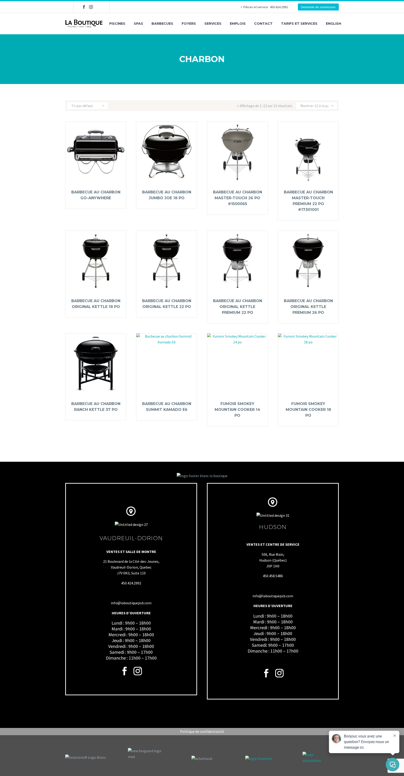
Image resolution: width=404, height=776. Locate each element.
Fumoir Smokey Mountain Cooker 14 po (237, 410)
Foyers (189, 23)
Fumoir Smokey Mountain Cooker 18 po (308, 410)
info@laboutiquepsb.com (131, 603)
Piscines (117, 23)
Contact (263, 23)
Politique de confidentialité (202, 731)
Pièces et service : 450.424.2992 (266, 7)
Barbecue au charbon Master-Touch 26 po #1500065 (237, 198)
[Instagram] (90, 7)
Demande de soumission (318, 7)
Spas (138, 23)
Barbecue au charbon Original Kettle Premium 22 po (237, 307)
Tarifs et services (299, 23)
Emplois (238, 23)
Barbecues (162, 23)
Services (212, 23)
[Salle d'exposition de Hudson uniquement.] (97, 7)
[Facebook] (83, 7)
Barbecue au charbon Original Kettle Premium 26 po (308, 307)
